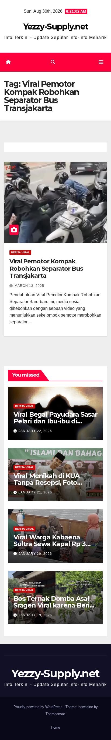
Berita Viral (20, 252)
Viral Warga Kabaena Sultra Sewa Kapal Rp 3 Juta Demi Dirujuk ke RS (51, 544)
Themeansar (55, 714)
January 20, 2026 (35, 554)
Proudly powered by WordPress (38, 707)
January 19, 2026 (35, 615)
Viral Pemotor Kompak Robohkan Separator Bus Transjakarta (46, 268)
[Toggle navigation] (101, 62)
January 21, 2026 (35, 492)
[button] (53, 62)
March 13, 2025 (29, 286)
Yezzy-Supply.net (55, 27)
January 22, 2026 (35, 431)
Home (55, 727)
